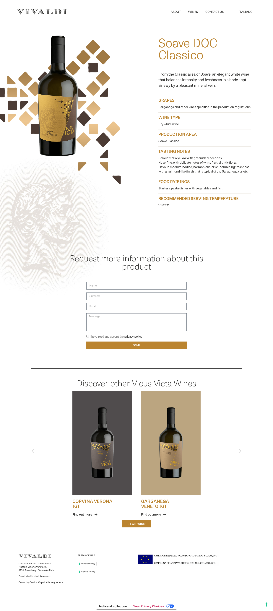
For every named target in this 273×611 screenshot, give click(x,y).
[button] (33, 450)
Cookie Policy (88, 571)
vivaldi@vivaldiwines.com (39, 576)
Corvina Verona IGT (92, 503)
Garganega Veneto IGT (155, 503)
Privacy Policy (88, 563)
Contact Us (214, 11)
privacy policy (133, 336)
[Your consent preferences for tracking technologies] (266, 604)
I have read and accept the (116, 336)
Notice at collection (113, 606)
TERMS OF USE (86, 555)
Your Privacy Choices (148, 606)
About (176, 11)
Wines (193, 11)
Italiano (246, 11)
